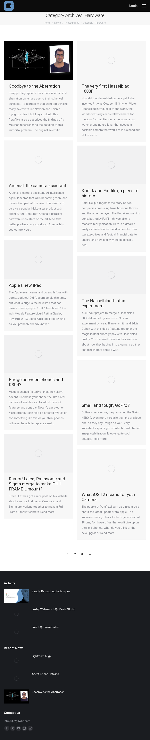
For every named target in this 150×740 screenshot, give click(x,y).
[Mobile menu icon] (143, 6)
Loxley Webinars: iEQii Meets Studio (53, 609)
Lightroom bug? (41, 656)
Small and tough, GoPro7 (106, 405)
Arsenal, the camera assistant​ (37, 185)
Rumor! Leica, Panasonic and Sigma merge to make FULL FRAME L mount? (37, 483)
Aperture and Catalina (45, 674)
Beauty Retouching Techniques (51, 591)
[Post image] (16, 596)
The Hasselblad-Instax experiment (103, 303)
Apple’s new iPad (25, 285)
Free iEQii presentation (46, 627)
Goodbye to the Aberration (34, 86)
